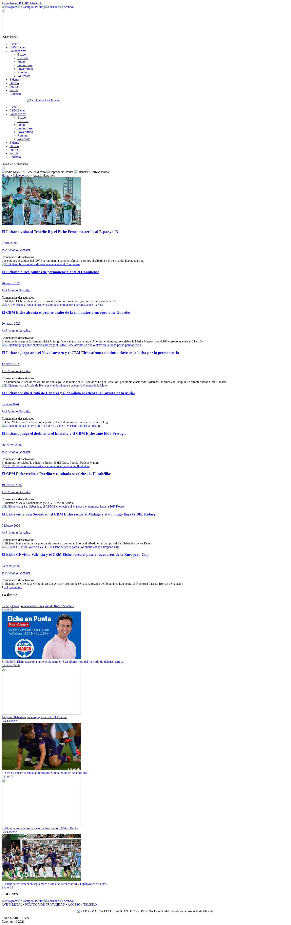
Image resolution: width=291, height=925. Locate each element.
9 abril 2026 (9, 242)
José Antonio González (16, 250)
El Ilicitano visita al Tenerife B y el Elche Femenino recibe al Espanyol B (60, 232)
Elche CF (15, 43)
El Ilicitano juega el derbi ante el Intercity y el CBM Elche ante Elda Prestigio (64, 433)
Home (5, 175)
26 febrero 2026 (12, 444)
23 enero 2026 (11, 565)
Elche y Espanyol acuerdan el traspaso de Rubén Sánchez (38, 606)
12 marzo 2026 (11, 364)
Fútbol (21, 61)
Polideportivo (18, 51)
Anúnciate (22, 3)
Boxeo (21, 54)
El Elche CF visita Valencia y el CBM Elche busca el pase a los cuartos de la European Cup (75, 554)
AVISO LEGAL (12, 904)
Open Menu (9, 36)
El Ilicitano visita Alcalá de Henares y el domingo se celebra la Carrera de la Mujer (68, 393)
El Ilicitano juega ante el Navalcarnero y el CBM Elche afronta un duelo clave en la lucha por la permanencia (90, 353)
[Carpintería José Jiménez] (44, 100)
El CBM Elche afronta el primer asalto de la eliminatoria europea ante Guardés (66, 312)
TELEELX (90, 904)
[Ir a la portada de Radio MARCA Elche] (62, 33)
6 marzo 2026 (10, 404)
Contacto (15, 93)
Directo (14, 83)
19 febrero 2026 (12, 485)
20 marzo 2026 (11, 323)
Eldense (14, 79)
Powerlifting (25, 68)
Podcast (14, 86)
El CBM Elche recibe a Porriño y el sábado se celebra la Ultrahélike (56, 474)
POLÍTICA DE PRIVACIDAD (45, 904)
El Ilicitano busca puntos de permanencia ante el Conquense (50, 272)
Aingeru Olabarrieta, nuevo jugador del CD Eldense (34, 717)
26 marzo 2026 (11, 283)
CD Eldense (9, 720)
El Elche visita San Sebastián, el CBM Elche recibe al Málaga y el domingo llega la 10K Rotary (79, 514)
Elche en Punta (11, 665)
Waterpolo (23, 76)
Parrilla (14, 90)
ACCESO (74, 904)
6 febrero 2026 (11, 525)
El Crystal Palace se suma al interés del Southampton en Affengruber (44, 772)
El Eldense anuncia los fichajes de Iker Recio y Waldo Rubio (40, 828)
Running (22, 72)
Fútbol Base (24, 65)
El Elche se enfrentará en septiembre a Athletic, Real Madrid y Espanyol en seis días (54, 884)
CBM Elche (17, 47)
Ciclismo (23, 58)
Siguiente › (15, 587)
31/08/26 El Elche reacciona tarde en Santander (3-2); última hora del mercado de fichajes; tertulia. (63, 661)
